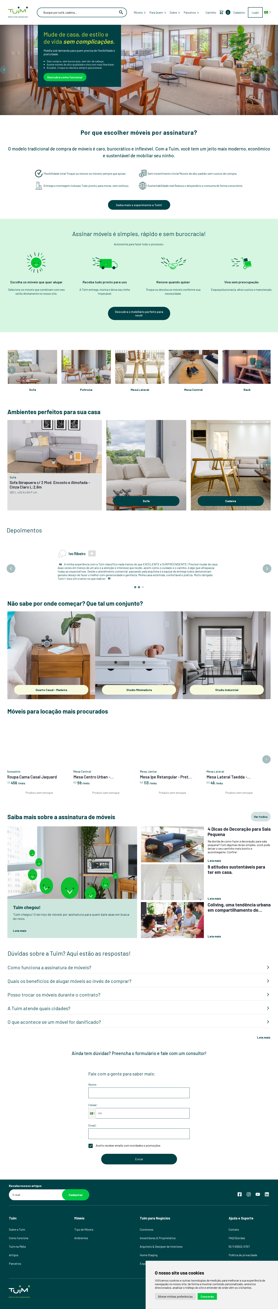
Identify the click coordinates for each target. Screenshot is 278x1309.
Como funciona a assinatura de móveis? (49, 956)
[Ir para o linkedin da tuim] (267, 1183)
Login (255, 12)
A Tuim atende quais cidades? (39, 997)
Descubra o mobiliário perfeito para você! (139, 313)
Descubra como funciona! (65, 77)
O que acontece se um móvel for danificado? (54, 1010)
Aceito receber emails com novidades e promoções (128, 1134)
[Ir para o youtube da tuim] (257, 1183)
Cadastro (239, 12)
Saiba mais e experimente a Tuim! (139, 205)
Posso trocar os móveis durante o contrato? (54, 983)
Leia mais (263, 1026)
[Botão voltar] (4, 69)
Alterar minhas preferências (175, 1296)
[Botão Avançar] (274, 69)
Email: (92, 1114)
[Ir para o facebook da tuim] (239, 1183)
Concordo (207, 1296)
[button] (92, 1102)
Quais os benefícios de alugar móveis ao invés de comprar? (69, 969)
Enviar (139, 1147)
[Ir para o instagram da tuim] (248, 1183)
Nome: (92, 1073)
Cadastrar (76, 1183)
